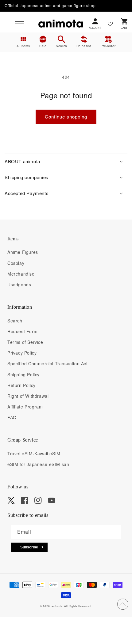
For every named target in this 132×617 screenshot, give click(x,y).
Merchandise (21, 274)
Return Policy (21, 385)
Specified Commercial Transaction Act (47, 363)
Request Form (22, 331)
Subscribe (29, 547)
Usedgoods (19, 284)
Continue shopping (66, 116)
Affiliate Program (25, 407)
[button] (19, 24)
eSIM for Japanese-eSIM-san (38, 464)
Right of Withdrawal (28, 396)
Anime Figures (22, 252)
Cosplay (15, 263)
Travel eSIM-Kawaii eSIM (33, 453)
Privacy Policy (22, 353)
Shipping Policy (23, 374)
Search (14, 321)
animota (57, 606)
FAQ (12, 417)
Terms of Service (25, 342)
